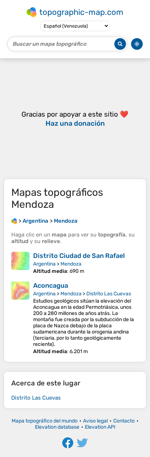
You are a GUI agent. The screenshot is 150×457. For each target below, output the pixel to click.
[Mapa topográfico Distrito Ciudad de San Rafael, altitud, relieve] (20, 263)
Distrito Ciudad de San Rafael (79, 256)
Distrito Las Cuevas (108, 294)
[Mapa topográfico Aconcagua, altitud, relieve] (20, 318)
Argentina (44, 264)
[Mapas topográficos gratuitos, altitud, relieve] (14, 221)
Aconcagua (50, 286)
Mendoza (71, 264)
